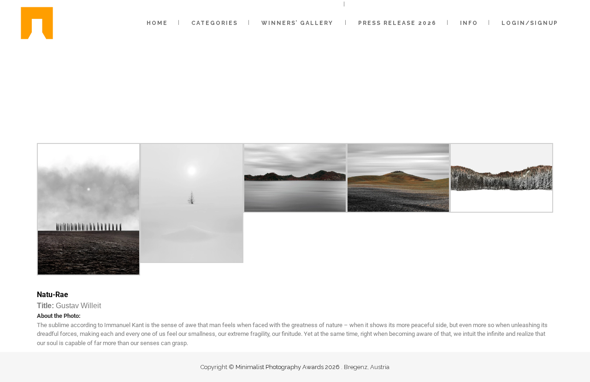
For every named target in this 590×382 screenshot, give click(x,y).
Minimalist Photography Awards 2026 (288, 367)
